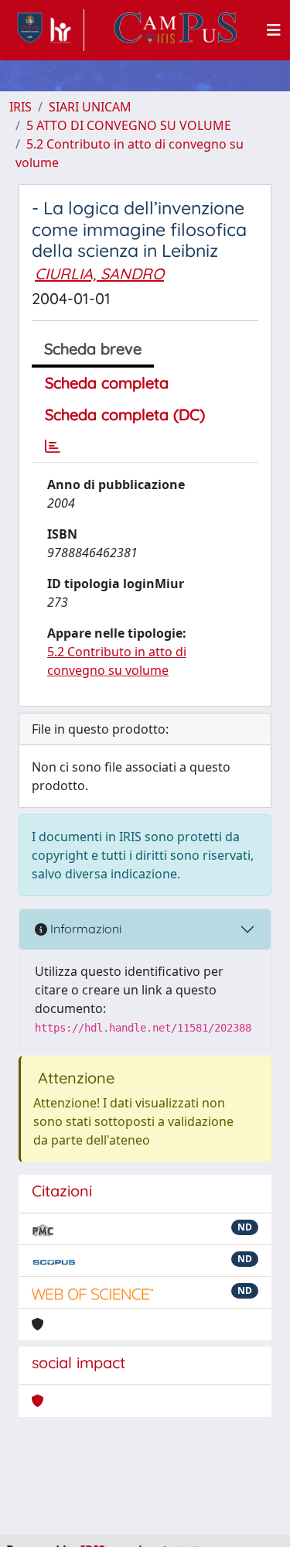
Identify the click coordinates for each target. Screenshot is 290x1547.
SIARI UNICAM (90, 106)
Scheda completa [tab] (107, 382)
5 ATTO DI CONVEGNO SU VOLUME (128, 125)
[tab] (52, 446)
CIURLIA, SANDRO (99, 273)
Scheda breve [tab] (93, 348)
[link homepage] (46, 30)
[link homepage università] (175, 30)
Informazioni (84, 928)
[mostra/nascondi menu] (274, 30)
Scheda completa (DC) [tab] (125, 414)
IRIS (20, 106)
